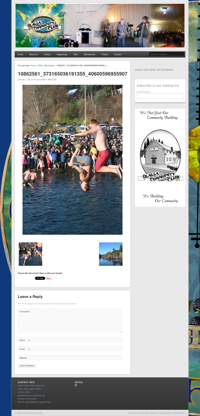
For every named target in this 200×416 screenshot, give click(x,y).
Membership (89, 54)
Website (23, 357)
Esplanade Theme (147, 412)
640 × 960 (46, 79)
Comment (25, 312)
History (47, 54)
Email (25, 349)
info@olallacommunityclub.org (31, 395)
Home (20, 54)
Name (25, 340)
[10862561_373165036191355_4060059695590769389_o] (72, 160)
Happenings (62, 54)
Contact (117, 54)
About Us (33, 54)
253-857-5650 (24, 392)
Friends (104, 54)
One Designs (165, 412)
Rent (76, 54)
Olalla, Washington (46, 65)
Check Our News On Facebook (154, 69)
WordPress (180, 412)
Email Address (144, 92)
